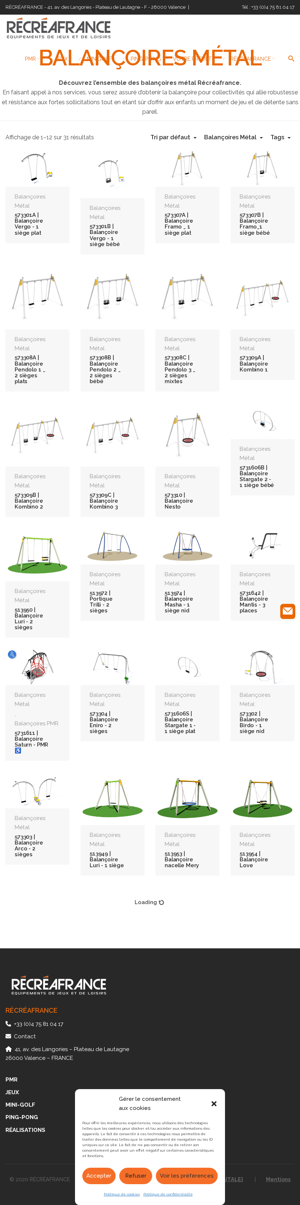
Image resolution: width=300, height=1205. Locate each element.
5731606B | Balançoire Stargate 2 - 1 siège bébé (257, 476)
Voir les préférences (187, 1175)
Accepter (98, 1175)
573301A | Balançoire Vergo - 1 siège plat (29, 224)
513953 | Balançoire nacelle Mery (182, 859)
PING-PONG (21, 1117)
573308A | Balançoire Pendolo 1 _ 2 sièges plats (30, 369)
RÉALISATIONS (25, 1130)
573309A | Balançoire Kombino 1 (254, 363)
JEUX (12, 1092)
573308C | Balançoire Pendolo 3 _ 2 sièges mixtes (180, 369)
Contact (25, 1036)
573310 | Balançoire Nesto (179, 501)
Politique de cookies (122, 1194)
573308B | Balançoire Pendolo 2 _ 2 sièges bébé (105, 369)
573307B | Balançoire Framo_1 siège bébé (255, 224)
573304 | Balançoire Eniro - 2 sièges (104, 722)
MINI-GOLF (20, 1105)
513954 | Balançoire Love (254, 859)
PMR (11, 1079)
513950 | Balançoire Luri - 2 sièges (29, 619)
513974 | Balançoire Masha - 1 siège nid (179, 602)
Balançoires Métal (30, 201)
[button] (214, 1103)
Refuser (135, 1175)
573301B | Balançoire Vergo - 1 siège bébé (105, 235)
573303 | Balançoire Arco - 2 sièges (29, 846)
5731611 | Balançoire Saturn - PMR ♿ (31, 742)
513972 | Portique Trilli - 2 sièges (101, 602)
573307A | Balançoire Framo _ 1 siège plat (179, 224)
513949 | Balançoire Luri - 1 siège (107, 859)
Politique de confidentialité (168, 1194)
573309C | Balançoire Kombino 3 (104, 501)
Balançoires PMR (37, 723)
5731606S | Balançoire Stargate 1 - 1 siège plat (180, 722)
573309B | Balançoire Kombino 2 (29, 501)
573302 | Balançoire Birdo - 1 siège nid (254, 722)
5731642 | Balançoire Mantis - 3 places (254, 602)
